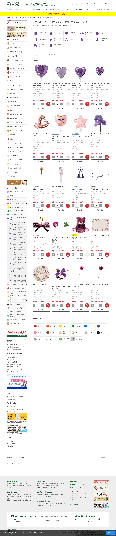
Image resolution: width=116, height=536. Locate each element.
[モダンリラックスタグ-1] (41, 274)
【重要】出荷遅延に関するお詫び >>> (58, 14)
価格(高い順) (63, 55)
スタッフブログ (12, 411)
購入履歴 (79, 9)
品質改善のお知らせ (13, 347)
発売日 (50, 55)
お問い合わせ (99, 9)
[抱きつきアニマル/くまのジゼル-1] (80, 225)
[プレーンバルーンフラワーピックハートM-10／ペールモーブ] (61, 73)
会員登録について (12, 481)
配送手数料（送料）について (45, 492)
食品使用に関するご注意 (14, 364)
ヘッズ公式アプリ (13, 371)
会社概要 (106, 9)
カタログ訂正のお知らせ (14, 349)
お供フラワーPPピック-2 (58, 186)
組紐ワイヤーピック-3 (77, 189)
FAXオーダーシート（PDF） (16, 369)
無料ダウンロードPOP (14, 399)
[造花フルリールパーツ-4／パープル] (100, 123)
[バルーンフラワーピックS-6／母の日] (80, 123)
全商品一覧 (37, 9)
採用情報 (10, 446)
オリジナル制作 (49, 9)
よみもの (69, 9)
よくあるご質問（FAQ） (44, 501)
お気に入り (88, 9)
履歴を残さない (105, 457)
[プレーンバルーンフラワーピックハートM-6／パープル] (80, 73)
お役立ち (60, 9)
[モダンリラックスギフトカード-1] (100, 225)
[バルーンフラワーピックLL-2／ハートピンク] (41, 123)
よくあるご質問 (12, 362)
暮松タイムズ (11, 406)
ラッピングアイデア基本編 (15, 396)
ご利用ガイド (11, 359)
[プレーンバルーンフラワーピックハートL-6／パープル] (41, 73)
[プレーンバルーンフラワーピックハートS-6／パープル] (100, 73)
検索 (26, 9)
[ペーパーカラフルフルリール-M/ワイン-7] (100, 274)
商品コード (40, 55)
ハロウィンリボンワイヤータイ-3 (41, 238)
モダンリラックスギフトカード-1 (100, 235)
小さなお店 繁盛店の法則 (15, 409)
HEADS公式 (74, 507)
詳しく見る (41, 108)
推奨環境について (13, 366)
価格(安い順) (56, 55)
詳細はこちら (43, 533)
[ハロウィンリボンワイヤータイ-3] (41, 225)
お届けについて (41, 481)
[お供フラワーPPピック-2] (61, 176)
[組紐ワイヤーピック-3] (80, 176)
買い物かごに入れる (48, 104)
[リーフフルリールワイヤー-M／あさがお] (61, 225)
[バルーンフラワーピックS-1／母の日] (61, 123)
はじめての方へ (12, 357)
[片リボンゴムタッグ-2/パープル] (100, 176)
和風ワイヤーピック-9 (38, 189)
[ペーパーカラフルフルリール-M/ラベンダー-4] (80, 274)
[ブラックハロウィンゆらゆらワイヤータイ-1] (61, 274)
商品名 (46, 55)
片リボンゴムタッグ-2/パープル (99, 189)
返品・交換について (13, 492)
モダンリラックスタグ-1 (39, 284)
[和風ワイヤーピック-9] (41, 176)
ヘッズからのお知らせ (14, 344)
